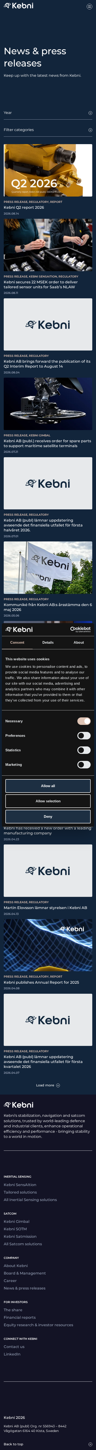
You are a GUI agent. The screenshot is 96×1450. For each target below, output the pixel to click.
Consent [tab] (17, 642)
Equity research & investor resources (38, 1325)
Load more (45, 1085)
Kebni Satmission (20, 1236)
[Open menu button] (89, 6)
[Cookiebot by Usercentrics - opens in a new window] (70, 630)
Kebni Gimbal (16, 1221)
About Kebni (16, 1266)
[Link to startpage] (18, 6)
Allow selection (48, 801)
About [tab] (79, 642)
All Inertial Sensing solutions (30, 1200)
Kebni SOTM (15, 1229)
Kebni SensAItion (20, 1185)
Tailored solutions (20, 1192)
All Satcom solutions (23, 1244)
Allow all (48, 786)
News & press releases (24, 1288)
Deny (48, 816)
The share (13, 1310)
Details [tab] (48, 642)
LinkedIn (12, 1354)
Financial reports (20, 1317)
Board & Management (25, 1273)
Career (10, 1280)
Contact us (14, 1346)
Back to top (13, 1444)
